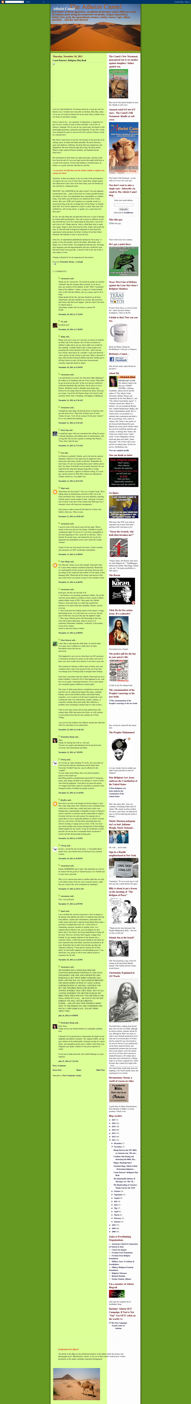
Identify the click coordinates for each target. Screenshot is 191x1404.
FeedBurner (128, 212)
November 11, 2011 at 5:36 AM (70, 400)
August (117, 1198)
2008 (114, 1231)
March (117, 1214)
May (116, 1208)
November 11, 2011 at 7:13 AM (70, 445)
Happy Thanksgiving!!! (123, 1162)
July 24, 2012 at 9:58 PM (68, 1015)
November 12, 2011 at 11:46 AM (71, 729)
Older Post (100, 1070)
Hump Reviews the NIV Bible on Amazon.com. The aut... (125, 1151)
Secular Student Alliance (121, 1279)
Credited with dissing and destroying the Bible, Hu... (125, 1158)
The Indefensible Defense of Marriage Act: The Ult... (124, 1180)
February (118, 1218)
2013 (114, 1133)
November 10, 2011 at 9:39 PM (70, 367)
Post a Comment (59, 1065)
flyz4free (64, 800)
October (117, 1191)
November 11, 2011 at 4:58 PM (70, 632)
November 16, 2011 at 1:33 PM (70, 838)
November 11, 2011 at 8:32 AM (70, 481)
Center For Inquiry (119, 1249)
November (118, 1146)
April (116, 1211)
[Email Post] (79, 264)
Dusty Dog (65, 430)
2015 (114, 1126)
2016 (114, 1123)
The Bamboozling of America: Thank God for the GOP (125, 1186)
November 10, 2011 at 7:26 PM (70, 329)
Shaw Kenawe (66, 640)
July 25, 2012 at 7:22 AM (68, 1061)
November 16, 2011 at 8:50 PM (70, 858)
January (117, 1221)
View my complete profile (119, 450)
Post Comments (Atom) (72, 1075)
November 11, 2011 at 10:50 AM (71, 516)
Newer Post (57, 1070)
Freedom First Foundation (122, 1252)
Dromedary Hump (67, 737)
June (116, 1204)
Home (79, 1070)
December (118, 1143)
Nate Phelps (65, 561)
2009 (114, 1228)
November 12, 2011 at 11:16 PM (70, 792)
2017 (114, 1119)
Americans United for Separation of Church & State (123, 1245)
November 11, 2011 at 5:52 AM (70, 422)
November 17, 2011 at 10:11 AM (71, 888)
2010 (114, 1225)
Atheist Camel (64, 8)
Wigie (63, 488)
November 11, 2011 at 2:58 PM (70, 554)
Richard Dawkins (118, 1276)
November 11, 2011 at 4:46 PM (70, 582)
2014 (114, 1129)
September (118, 1194)
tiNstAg (63, 759)
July (116, 1201)
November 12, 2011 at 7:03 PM (70, 752)
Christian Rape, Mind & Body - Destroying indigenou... (125, 1167)
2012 (114, 1136)
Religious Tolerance (119, 1273)
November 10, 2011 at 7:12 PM (70, 314)
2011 (114, 1140)
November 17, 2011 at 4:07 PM (70, 903)
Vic (62, 321)
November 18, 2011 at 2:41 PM (70, 959)
